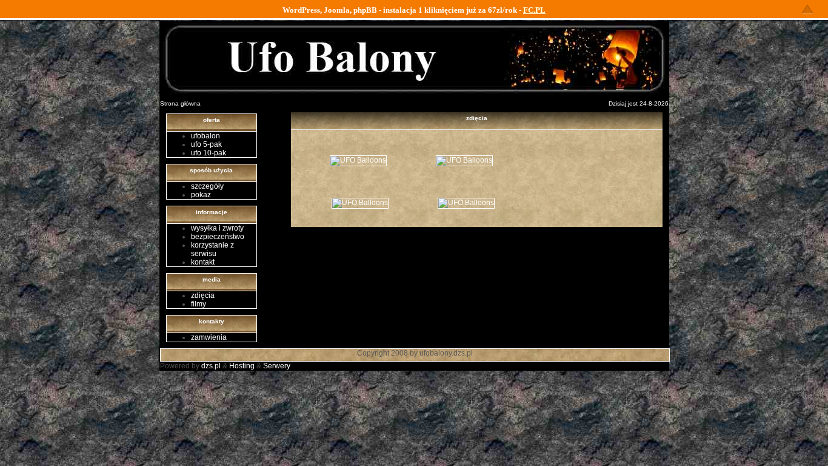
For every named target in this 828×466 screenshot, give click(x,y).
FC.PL (534, 10)
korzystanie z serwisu (212, 249)
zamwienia (209, 337)
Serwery (276, 366)
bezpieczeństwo (217, 236)
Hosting (242, 366)
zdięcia (203, 295)
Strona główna (180, 103)
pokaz (201, 195)
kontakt (203, 262)
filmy (198, 304)
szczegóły (207, 186)
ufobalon (205, 136)
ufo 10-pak (208, 153)
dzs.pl (211, 366)
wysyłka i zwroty (217, 228)
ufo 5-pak (206, 144)
